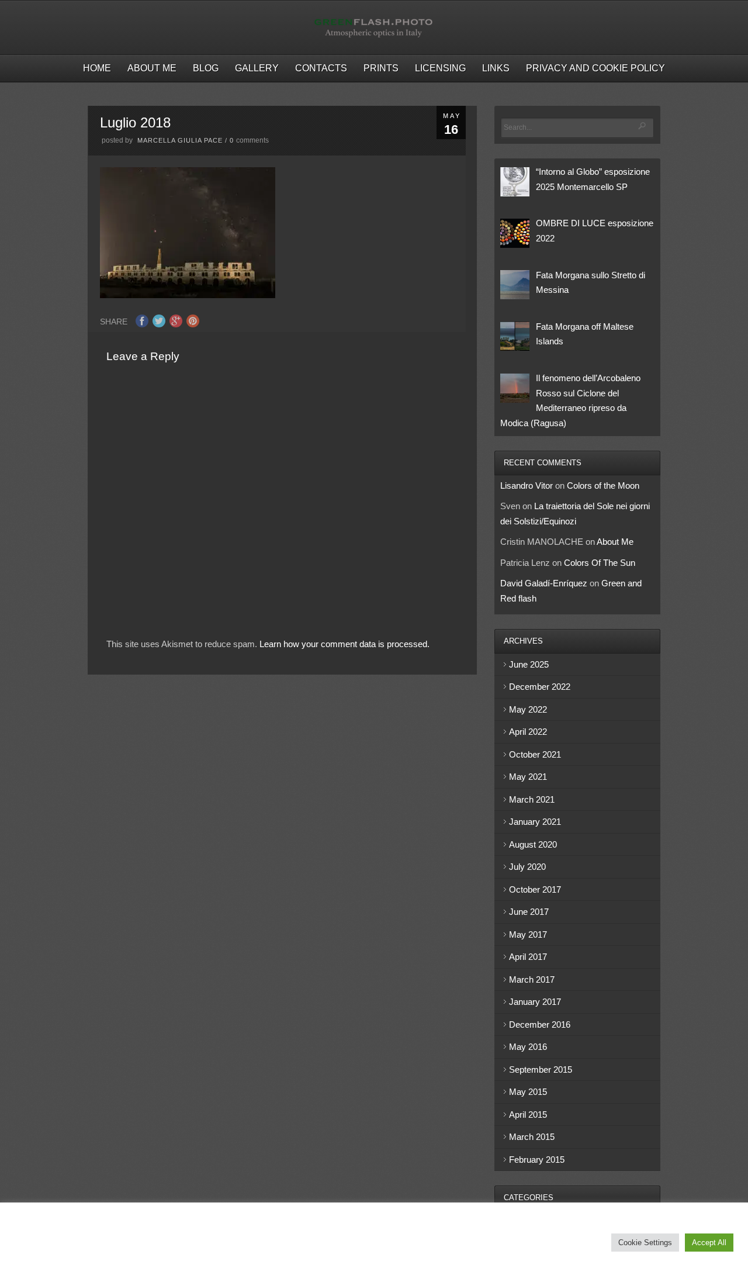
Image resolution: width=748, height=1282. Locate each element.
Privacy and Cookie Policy (595, 68)
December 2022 (539, 687)
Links (496, 68)
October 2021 (535, 754)
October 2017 (535, 889)
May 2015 (528, 1092)
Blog (206, 68)
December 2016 (539, 1024)
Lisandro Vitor (526, 485)
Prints (381, 68)
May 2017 (528, 934)
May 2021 (528, 777)
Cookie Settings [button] (645, 1242)
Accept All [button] (709, 1242)
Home (97, 68)
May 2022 (528, 709)
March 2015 (532, 1137)
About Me (151, 68)
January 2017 (535, 1002)
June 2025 (529, 664)
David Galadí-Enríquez (543, 583)
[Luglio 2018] (187, 295)
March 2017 (532, 979)
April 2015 (528, 1114)
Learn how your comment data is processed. (344, 644)
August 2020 (533, 844)
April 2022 (528, 732)
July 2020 (527, 867)
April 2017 (528, 957)
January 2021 (535, 822)
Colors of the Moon (603, 485)
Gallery (257, 68)
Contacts (321, 68)
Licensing (440, 68)
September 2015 (540, 1069)
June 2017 (529, 912)
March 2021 (532, 799)
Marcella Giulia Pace (180, 140)
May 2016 (528, 1047)
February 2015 (537, 1159)
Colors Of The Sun (599, 563)
